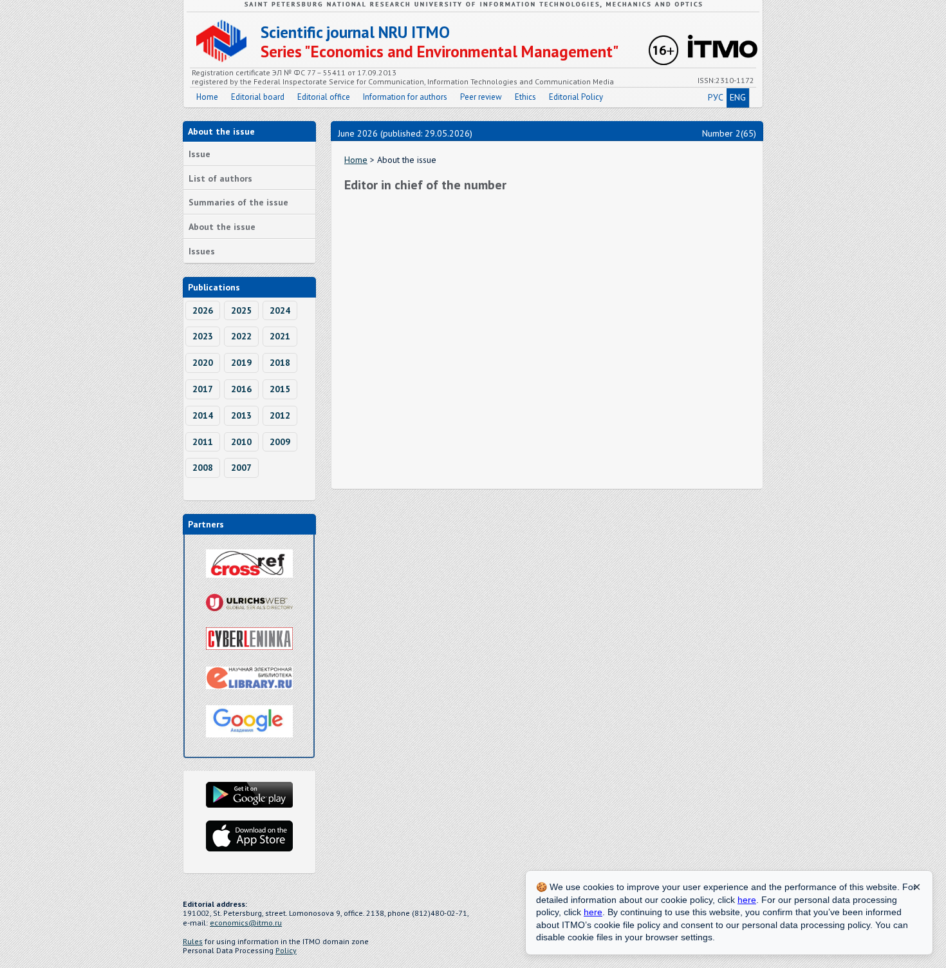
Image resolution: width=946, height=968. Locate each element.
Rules (193, 941)
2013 (241, 415)
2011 (202, 442)
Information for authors (405, 96)
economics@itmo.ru (246, 922)
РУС (715, 97)
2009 (280, 442)
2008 (202, 467)
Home (207, 96)
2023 (202, 336)
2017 (202, 389)
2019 (241, 362)
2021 (280, 336)
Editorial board (257, 96)
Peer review (481, 96)
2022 (241, 336)
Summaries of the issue (238, 202)
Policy (286, 950)
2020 (202, 362)
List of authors (220, 178)
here (746, 900)
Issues (202, 251)
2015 (280, 389)
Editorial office (323, 96)
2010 (241, 442)
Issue (199, 154)
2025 (241, 310)
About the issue (222, 227)
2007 (241, 467)
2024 (280, 310)
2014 (202, 415)
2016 (241, 389)
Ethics (525, 96)
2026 (202, 310)
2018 (280, 362)
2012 (280, 415)
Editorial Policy (576, 96)
